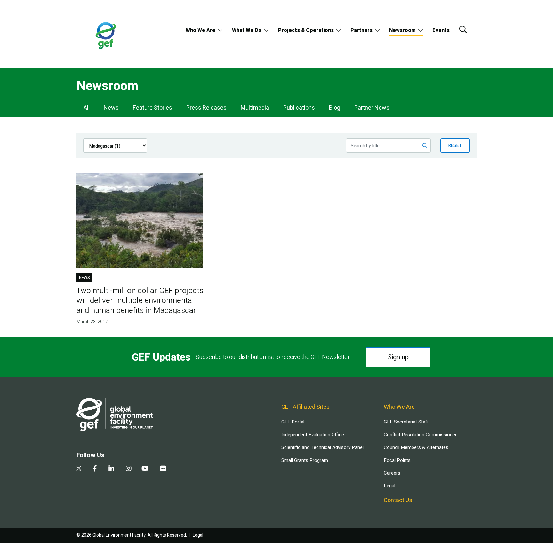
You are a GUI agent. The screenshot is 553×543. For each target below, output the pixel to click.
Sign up (398, 357)
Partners (361, 30)
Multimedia (255, 108)
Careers (392, 473)
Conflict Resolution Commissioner (420, 434)
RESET (455, 145)
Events (441, 30)
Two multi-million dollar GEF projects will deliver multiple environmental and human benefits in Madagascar (139, 300)
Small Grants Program (304, 460)
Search (463, 29)
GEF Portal (292, 421)
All (87, 108)
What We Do (246, 30)
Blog (334, 108)
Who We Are (200, 30)
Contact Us (398, 500)
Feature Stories (152, 108)
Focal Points (397, 460)
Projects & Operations (306, 30)
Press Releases (206, 108)
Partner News (371, 108)
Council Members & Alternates (416, 447)
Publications (299, 108)
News (111, 108)
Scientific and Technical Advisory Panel (322, 447)
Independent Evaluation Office (312, 434)
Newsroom (402, 30)
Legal (389, 485)
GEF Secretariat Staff (406, 421)
